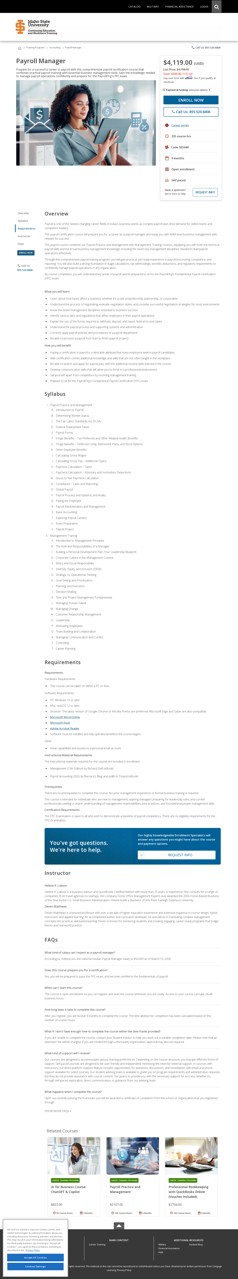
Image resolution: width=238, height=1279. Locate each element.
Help (160, 1252)
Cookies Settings (35, 1266)
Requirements (26, 228)
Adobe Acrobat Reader (64, 728)
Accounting (54, 47)
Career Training (97, 1244)
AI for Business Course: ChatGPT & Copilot (68, 1189)
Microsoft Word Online (65, 717)
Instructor (24, 236)
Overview (23, 213)
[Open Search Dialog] (216, 6)
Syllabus (23, 220)
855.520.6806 (25, 270)
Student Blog (195, 1244)
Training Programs (35, 47)
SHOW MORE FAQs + (58, 1111)
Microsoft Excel (60, 723)
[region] (35, 1248)
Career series (180, 125)
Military (162, 1244)
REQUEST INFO (205, 192)
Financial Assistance (169, 1248)
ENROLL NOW (191, 100)
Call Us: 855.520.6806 (205, 47)
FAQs (21, 244)
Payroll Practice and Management (125, 1189)
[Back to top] (119, 1239)
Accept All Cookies (35, 1257)
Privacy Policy (124, 1270)
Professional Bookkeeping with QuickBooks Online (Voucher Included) (188, 1192)
